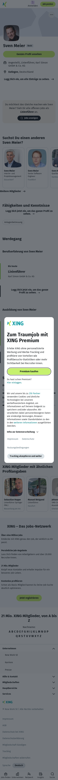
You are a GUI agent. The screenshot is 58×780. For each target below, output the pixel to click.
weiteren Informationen (25, 422)
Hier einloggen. (14, 382)
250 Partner (34, 393)
